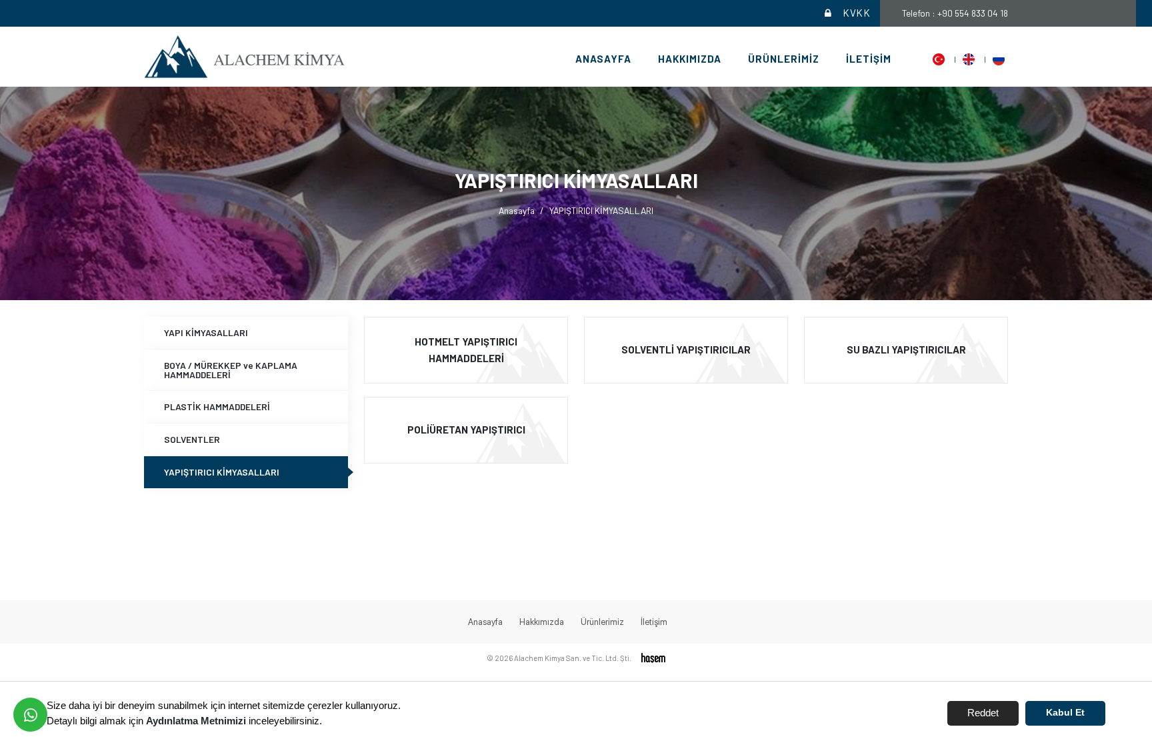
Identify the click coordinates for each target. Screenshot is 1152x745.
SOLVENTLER (192, 439)
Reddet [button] (983, 712)
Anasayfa (603, 59)
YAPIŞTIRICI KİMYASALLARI (221, 472)
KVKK (856, 13)
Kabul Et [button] (1065, 713)
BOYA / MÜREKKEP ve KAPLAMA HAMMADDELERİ (230, 369)
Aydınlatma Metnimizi (196, 720)
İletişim (868, 59)
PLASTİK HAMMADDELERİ (217, 406)
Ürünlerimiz (783, 59)
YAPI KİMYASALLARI (206, 332)
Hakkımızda (689, 59)
